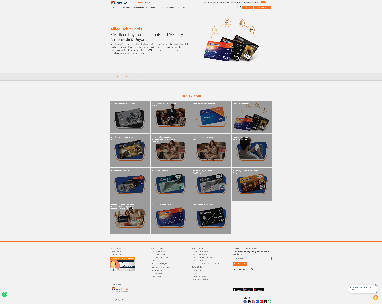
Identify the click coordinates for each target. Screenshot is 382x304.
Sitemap (133, 300)
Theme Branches (180, 7)
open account (261, 7)
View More (108, 230)
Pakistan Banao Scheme (200, 251)
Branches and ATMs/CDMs (160, 264)
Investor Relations (217, 2)
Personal (140, 2)
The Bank (209, 2)
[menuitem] (263, 2)
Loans (162, 7)
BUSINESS (147, 2)
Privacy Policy (115, 300)
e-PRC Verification (157, 273)
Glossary (195, 273)
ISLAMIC (153, 2)
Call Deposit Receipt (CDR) (160, 258)
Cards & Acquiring (125, 7)
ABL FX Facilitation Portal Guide (203, 258)
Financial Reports (198, 270)
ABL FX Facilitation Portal (201, 254)
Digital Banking (114, 7)
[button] (4, 294)
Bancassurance (170, 7)
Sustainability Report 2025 (201, 280)
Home (204, 2)
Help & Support (247, 2)
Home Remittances (117, 254)
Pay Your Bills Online (158, 251)
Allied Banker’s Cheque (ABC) (161, 254)
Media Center (226, 2)
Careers (241, 2)
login (247, 7)
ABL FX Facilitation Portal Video (202, 261)
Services (254, 2)
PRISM (154, 261)
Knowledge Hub (234, 2)
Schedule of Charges (199, 276)
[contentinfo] (376, 285)
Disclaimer (125, 300)
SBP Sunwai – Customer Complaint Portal (206, 264)
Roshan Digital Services (152, 7)
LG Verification (156, 276)
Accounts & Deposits (138, 7)
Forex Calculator (116, 251)
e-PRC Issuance (157, 270)
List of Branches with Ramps (161, 267)
